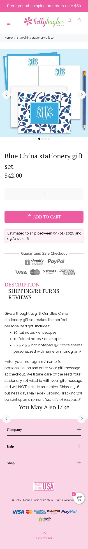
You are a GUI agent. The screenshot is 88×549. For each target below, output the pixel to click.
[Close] (79, 239)
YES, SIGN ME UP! (44, 301)
